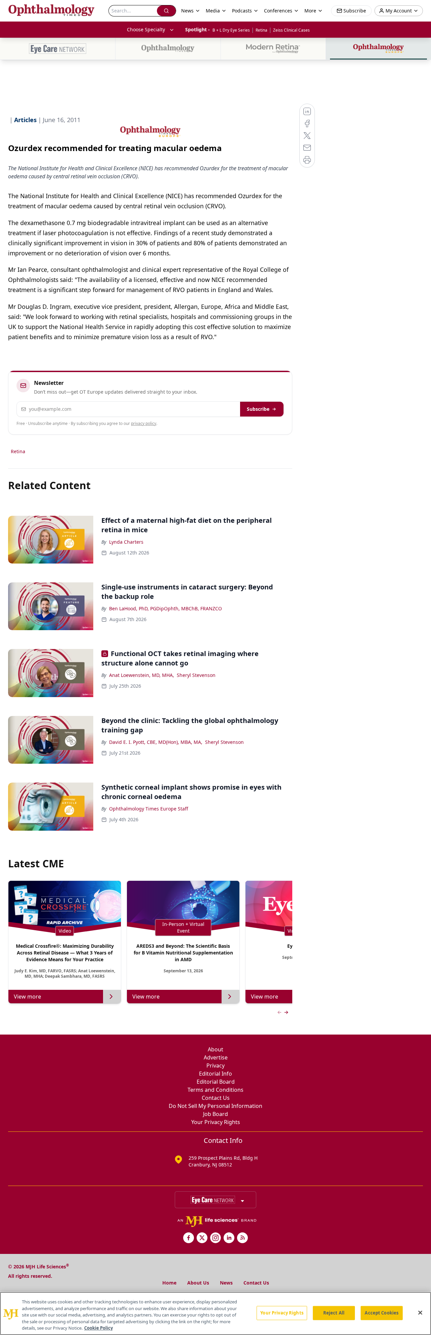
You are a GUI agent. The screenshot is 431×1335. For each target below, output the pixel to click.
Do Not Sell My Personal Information (215, 1106)
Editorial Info (215, 1073)
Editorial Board (216, 1081)
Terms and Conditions (215, 1089)
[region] (215, 1313)
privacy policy (143, 423)
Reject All (333, 1313)
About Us (198, 1282)
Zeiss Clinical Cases (291, 30)
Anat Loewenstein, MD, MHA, (141, 675)
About (215, 1049)
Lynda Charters (126, 542)
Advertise (216, 1057)
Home (169, 1282)
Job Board (215, 1114)
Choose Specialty (146, 29)
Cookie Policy (98, 1328)
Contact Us (216, 1098)
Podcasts (242, 10)
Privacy (215, 1065)
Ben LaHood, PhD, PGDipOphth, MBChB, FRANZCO (165, 608)
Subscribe (258, 409)
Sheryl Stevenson (196, 675)
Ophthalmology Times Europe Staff (148, 808)
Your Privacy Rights (215, 1122)
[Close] (420, 1312)
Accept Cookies (381, 1313)
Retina (261, 30)
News (226, 1282)
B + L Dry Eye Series (231, 30)
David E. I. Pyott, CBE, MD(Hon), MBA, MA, (155, 742)
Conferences (278, 10)
